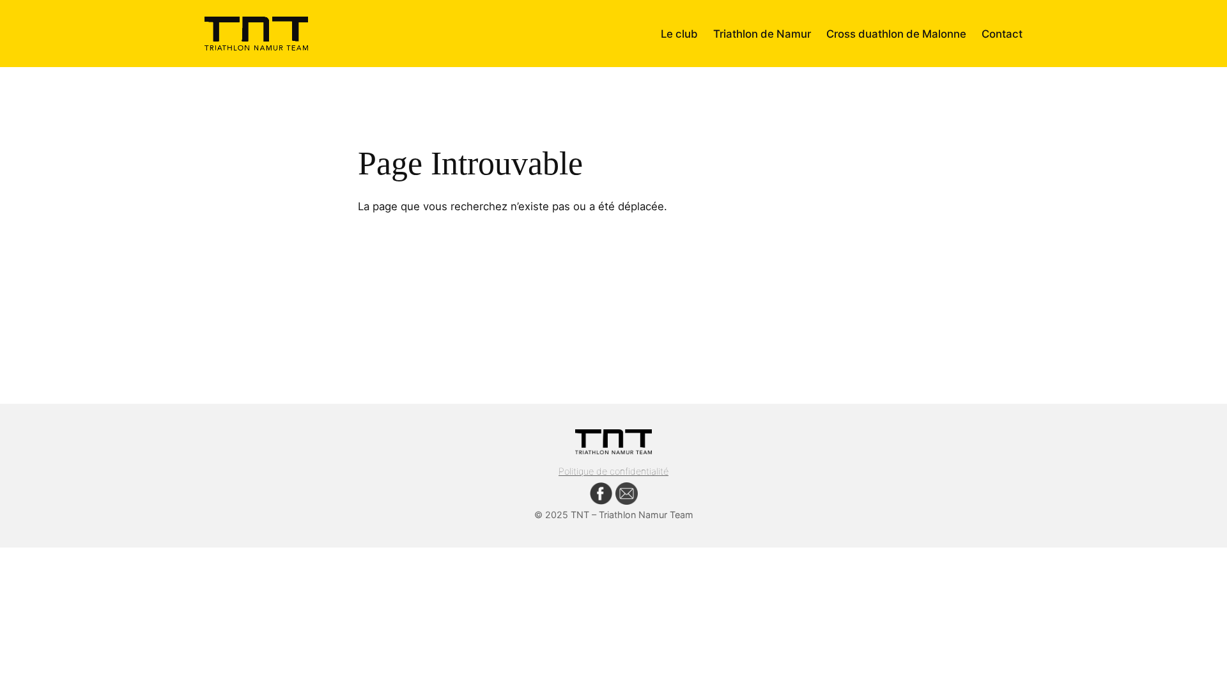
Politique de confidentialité (613, 471)
